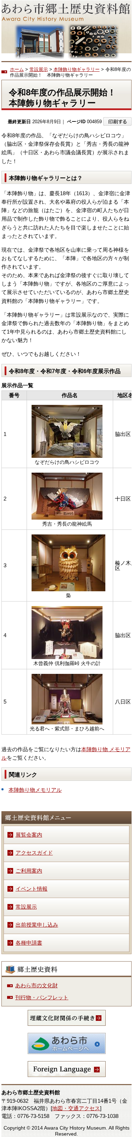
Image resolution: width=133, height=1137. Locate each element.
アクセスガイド (34, 853)
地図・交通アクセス (76, 1108)
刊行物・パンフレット (41, 997)
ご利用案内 (29, 871)
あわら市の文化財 (36, 985)
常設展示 (38, 69)
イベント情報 (32, 889)
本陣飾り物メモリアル (35, 790)
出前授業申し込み (37, 925)
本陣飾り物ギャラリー (77, 69)
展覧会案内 (29, 835)
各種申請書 (29, 943)
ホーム (17, 69)
